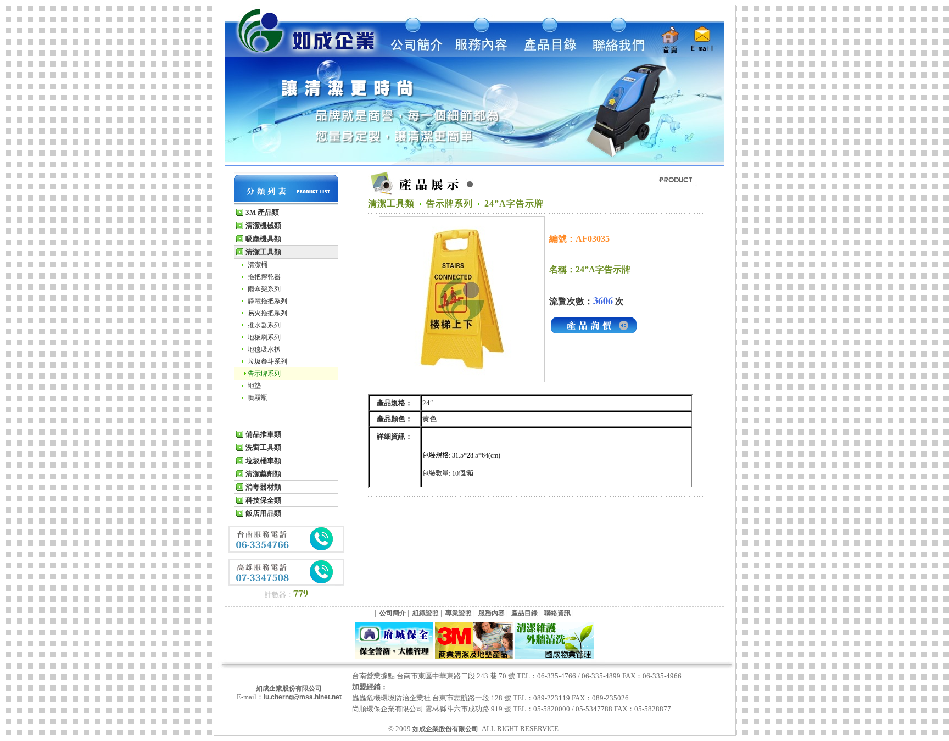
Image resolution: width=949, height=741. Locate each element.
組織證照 (425, 613)
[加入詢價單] (593, 333)
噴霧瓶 (257, 398)
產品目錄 (524, 613)
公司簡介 (392, 613)
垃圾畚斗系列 (267, 361)
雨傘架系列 (264, 289)
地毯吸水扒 (264, 349)
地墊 (254, 385)
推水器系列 (264, 325)
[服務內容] (482, 54)
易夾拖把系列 (267, 313)
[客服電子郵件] (704, 54)
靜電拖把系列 (267, 301)
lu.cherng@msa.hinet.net (303, 697)
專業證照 (458, 613)
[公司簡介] (416, 54)
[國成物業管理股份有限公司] (554, 657)
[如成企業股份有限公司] (304, 54)
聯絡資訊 (557, 613)
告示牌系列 (264, 373)
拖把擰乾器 (264, 277)
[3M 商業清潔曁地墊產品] (474, 657)
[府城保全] (394, 657)
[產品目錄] (547, 54)
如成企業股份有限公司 (289, 688)
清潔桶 (257, 265)
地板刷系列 (264, 337)
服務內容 (491, 613)
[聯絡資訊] (613, 54)
